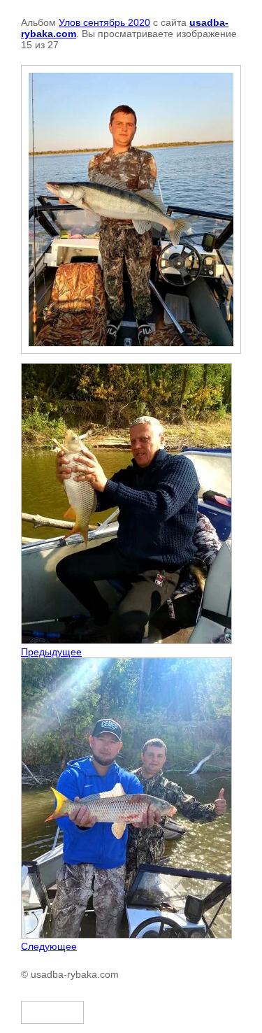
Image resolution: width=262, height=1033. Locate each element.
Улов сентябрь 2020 (104, 22)
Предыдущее (51, 651)
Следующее (49, 946)
